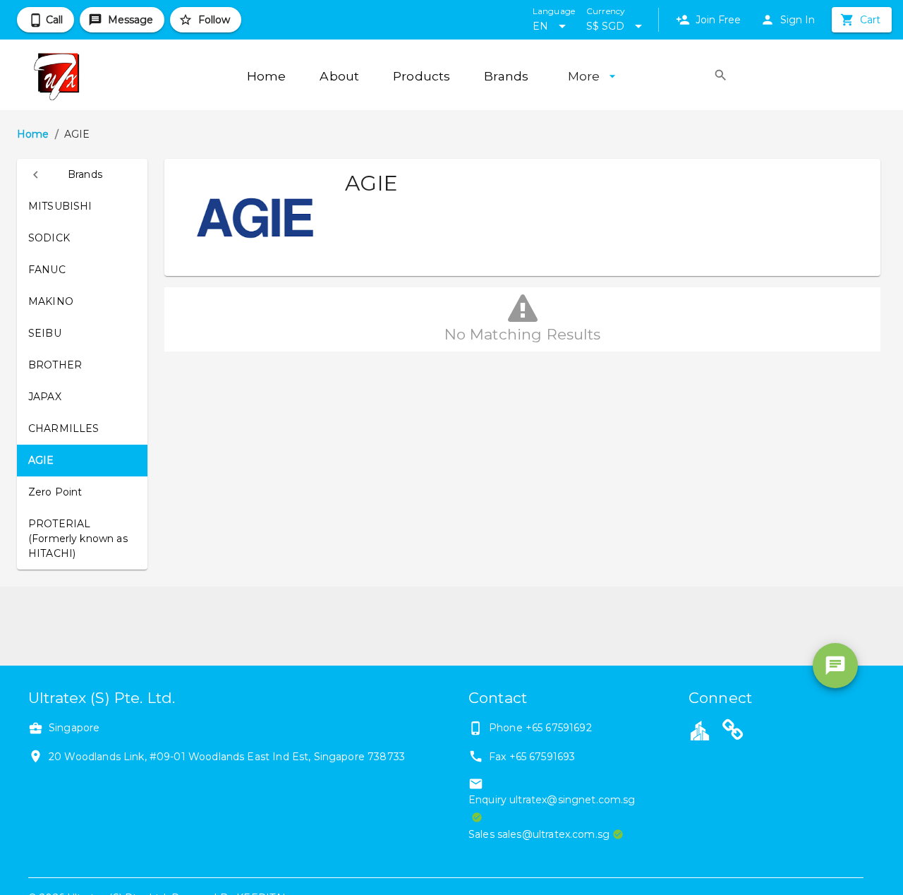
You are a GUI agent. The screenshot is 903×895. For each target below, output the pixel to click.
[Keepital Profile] (700, 729)
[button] (82, 175)
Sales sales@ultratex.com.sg (539, 834)
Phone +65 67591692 (540, 727)
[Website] (733, 732)
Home (33, 134)
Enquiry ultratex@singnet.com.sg (552, 799)
